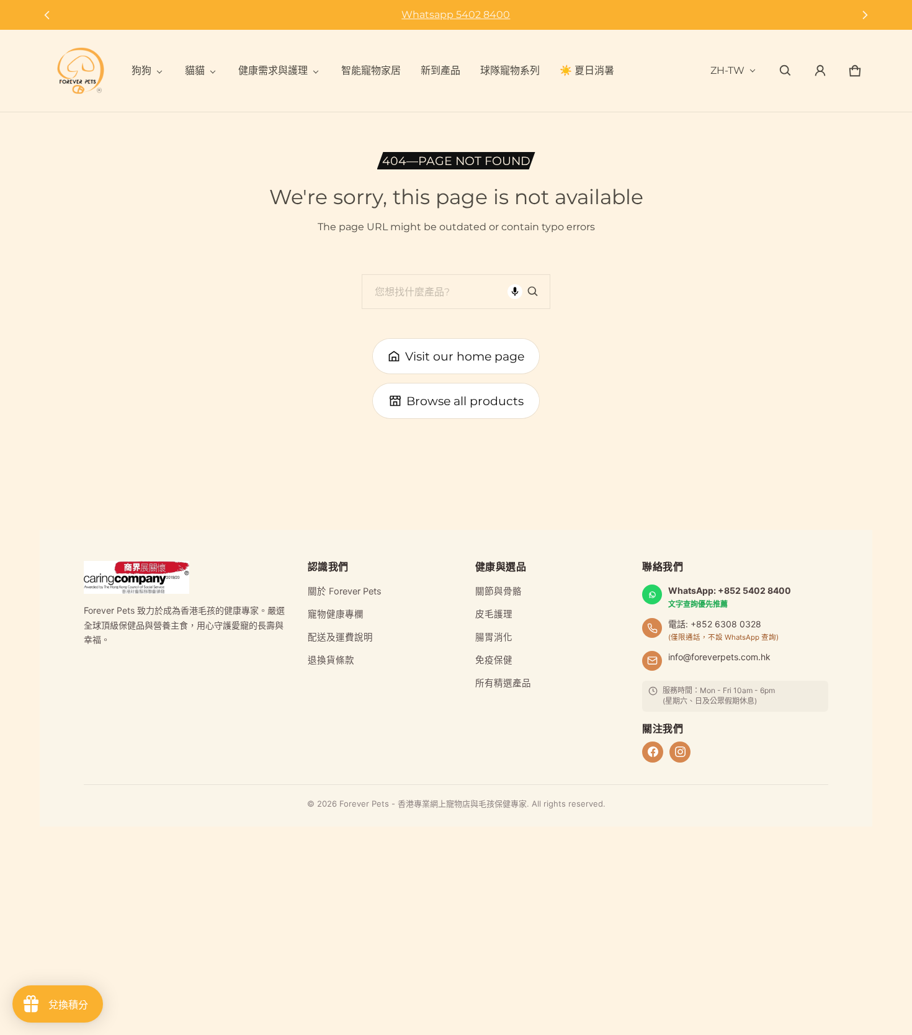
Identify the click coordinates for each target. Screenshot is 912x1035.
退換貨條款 (331, 660)
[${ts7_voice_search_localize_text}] (514, 291)
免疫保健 (493, 660)
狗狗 (141, 70)
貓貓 (195, 70)
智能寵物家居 (371, 70)
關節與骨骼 (498, 591)
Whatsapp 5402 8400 (455, 14)
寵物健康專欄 (336, 614)
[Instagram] (680, 752)
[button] (785, 70)
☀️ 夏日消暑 (587, 70)
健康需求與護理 (273, 70)
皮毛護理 (493, 614)
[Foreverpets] (81, 71)
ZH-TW (727, 70)
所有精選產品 (503, 683)
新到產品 (440, 70)
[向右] (865, 14)
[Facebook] (652, 752)
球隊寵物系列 (510, 70)
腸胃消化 (493, 637)
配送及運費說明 (340, 637)
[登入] (820, 70)
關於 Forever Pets (345, 591)
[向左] (47, 14)
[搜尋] (533, 291)
